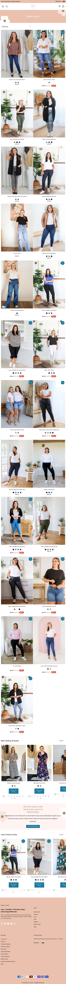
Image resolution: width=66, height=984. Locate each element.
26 (14, 798)
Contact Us (4, 939)
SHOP (35, 908)
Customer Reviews (6, 944)
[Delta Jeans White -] (44, 373)
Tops (35, 917)
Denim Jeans (37, 924)
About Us (3, 941)
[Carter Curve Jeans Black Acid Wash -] (16, 199)
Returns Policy (4, 959)
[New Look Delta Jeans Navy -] (47, 199)
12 (34, 796)
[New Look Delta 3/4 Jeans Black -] (13, 373)
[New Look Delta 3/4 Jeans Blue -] (13, 549)
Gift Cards (3, 949)
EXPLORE (3, 935)
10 (57, 794)
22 (22, 796)
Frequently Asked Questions (8, 961)
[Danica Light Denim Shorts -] (16, 433)
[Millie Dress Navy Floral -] (38, 786)
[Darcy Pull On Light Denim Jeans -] (16, 729)
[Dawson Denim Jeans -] (49, 82)
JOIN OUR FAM (38, 935)
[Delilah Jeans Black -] (47, 492)
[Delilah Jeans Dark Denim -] (47, 256)
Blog (2, 964)
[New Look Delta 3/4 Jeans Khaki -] (45, 549)
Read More (33, 821)
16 (14, 796)
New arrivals (37, 912)
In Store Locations (5, 946)
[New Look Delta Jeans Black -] (47, 313)
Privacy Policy (4, 954)
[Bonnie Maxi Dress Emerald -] (65, 880)
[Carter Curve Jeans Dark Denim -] (16, 82)
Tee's (35, 919)
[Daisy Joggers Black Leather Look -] (14, 609)
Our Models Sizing (5, 951)
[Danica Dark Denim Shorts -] (48, 609)
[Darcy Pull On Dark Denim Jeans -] (48, 669)
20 (19, 796)
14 (11, 796)
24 (11, 798)
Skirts (35, 927)
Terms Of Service (5, 956)
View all (61, 740)
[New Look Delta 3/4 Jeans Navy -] (13, 492)
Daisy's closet (5, 905)
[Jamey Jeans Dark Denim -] (17, 313)
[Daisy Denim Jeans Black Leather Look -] (45, 433)
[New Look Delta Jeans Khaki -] (14, 142)
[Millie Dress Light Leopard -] (12, 786)
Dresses (36, 914)
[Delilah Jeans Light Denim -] (47, 142)
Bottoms (36, 922)
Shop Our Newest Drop (33, 826)
